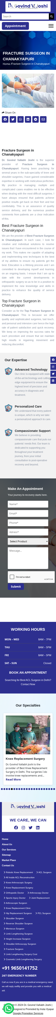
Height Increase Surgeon (17, 939)
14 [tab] (34, 789)
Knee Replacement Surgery (19, 887)
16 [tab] (39, 789)
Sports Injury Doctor (15, 898)
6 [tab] (14, 789)
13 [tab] (32, 789)
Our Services (9, 849)
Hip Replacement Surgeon (18, 913)
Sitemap (6, 855)
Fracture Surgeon (14, 949)
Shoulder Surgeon (14, 918)
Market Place (9, 860)
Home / (7, 64)
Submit (16, 586)
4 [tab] (9, 789)
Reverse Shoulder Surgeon (19, 923)
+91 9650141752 (19, 968)
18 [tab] (44, 789)
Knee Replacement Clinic (18, 908)
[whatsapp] (8, 1008)
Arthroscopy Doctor (39, 893)
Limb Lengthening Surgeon (19, 933)
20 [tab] (49, 789)
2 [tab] (4, 789)
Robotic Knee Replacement (19, 872)
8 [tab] (19, 789)
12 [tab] (29, 789)
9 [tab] (22, 789)
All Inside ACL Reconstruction (20, 877)
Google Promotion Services (28, 1013)
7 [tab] (17, 789)
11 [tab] (27, 789)
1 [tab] (2, 789)
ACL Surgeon (44, 872)
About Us (7, 844)
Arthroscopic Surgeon (16, 903)
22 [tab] (54, 789)
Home (5, 839)
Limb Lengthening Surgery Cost (21, 954)
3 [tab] (7, 789)
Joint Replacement (40, 898)
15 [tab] (37, 789)
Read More (13, 779)
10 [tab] (24, 789)
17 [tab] (42, 789)
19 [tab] (47, 789)
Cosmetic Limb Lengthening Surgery (23, 959)
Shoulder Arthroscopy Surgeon (20, 944)
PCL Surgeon (44, 913)
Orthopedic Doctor (14, 893)
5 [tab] (12, 789)
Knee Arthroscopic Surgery (18, 882)
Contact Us (8, 865)
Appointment (15, 26)
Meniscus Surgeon (14, 928)
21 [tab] (52, 789)
